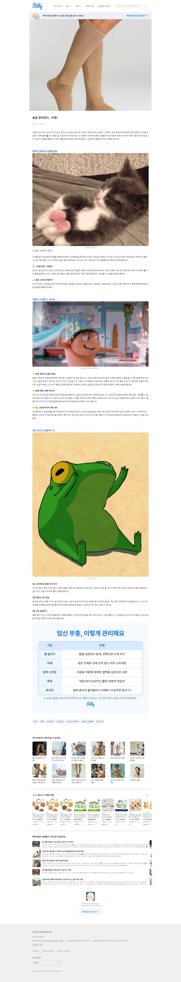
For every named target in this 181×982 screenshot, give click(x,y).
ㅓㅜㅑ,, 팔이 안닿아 (90, 578)
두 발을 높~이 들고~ (90, 248)
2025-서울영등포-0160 (54, 941)
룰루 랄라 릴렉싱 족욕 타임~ (90, 368)
